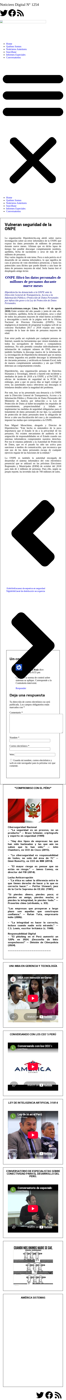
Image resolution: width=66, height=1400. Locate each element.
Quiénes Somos (13, 46)
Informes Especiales (15, 54)
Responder (21, 688)
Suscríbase (11, 52)
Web (12, 754)
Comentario (16, 712)
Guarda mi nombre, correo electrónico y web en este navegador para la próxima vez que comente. (32, 763)
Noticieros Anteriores (16, 49)
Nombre (14, 737)
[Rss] (20, 13)
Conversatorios (13, 57)
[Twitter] (4, 13)
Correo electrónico (19, 746)
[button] (33, 127)
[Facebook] (12, 13)
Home (9, 43)
